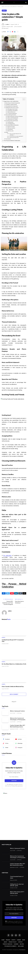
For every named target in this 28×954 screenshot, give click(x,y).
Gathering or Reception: (13, 110)
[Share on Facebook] (8, 32)
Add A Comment (14, 694)
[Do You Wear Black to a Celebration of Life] (14, 653)
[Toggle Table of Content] (23, 99)
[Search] (26, 2)
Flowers (16, 944)
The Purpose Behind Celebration (12, 140)
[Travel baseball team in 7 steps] (5, 878)
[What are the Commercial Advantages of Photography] (5, 720)
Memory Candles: (11, 128)
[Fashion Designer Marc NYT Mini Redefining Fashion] (5, 727)
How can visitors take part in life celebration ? (15, 134)
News (23, 939)
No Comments (18, 26)
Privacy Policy (15, 785)
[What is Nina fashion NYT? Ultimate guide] (5, 893)
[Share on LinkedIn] (15, 32)
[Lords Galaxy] (14, 2)
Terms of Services (7, 944)
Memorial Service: (12, 112)
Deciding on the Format (12, 109)
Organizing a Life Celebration (11, 101)
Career (19, 939)
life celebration (7, 555)
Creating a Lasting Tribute (11, 104)
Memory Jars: (11, 130)
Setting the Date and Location (12, 107)
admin (7, 24)
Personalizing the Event (11, 114)
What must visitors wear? (14, 137)
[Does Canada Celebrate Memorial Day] (14, 675)
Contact (20, 941)
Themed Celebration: (12, 113)
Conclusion (8, 138)
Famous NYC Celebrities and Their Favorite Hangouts (7, 603)
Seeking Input (10, 122)
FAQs (7, 132)
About (5, 941)
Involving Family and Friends (12, 120)
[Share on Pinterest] (12, 32)
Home (3, 6)
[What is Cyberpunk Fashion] (5, 712)
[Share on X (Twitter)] (10, 32)
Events (4, 10)
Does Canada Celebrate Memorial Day (13, 686)
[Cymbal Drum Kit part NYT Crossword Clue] (14, 629)
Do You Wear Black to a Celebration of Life (14, 664)
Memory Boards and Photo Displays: (15, 116)
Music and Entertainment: (13, 117)
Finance (8, 939)
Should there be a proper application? (16, 136)
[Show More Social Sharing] (17, 32)
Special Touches (11, 126)
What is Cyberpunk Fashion (17, 711)
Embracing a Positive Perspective (12, 103)
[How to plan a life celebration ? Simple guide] (14, 43)
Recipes (22, 944)
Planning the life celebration (12, 106)
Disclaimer (21, 946)
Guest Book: (10, 129)
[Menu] (2, 2)
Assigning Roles (11, 123)
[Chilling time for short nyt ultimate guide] (5, 886)
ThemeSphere (22, 949)
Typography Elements (10, 946)
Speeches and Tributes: (13, 119)
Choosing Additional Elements (12, 125)
